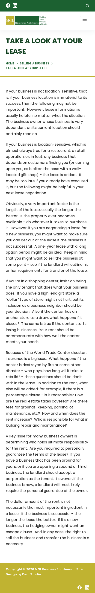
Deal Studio (31, 574)
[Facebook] (8, 5)
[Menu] (84, 20)
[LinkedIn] (15, 5)
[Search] (87, 6)
